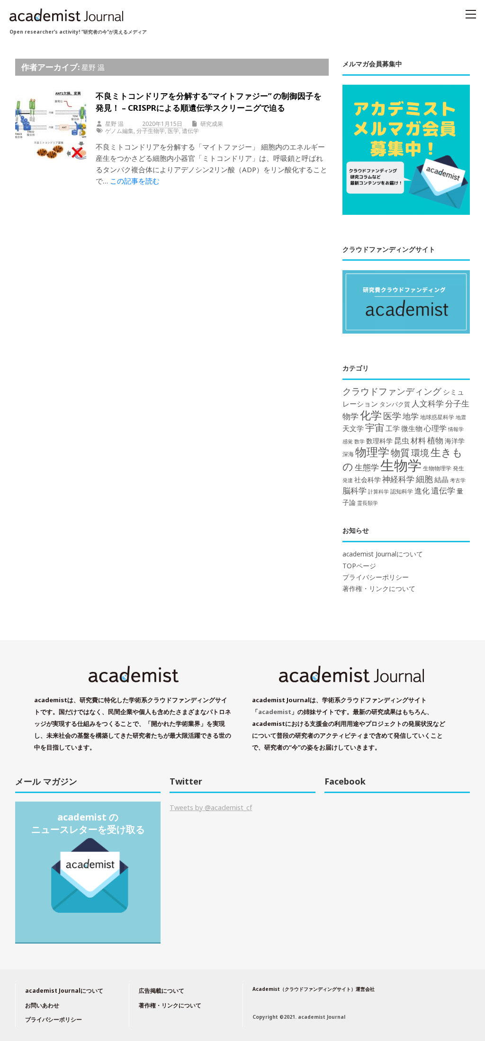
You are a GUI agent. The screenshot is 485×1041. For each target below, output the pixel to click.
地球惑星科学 (437, 417)
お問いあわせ (42, 1005)
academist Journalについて (382, 554)
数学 (359, 441)
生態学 (367, 467)
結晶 (441, 480)
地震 (461, 417)
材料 (418, 440)
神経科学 (398, 479)
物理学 (372, 451)
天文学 (353, 428)
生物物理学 (437, 468)
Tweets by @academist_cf (211, 807)
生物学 (401, 465)
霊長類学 (367, 502)
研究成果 (211, 124)
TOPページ (359, 566)
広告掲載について (161, 991)
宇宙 (374, 427)
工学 (393, 428)
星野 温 (93, 67)
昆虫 (401, 440)
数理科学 (379, 440)
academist (274, 711)
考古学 (458, 480)
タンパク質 (394, 404)
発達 (347, 480)
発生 (458, 468)
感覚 (347, 441)
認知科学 (401, 491)
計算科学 (378, 491)
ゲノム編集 (119, 131)
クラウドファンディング (391, 391)
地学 (411, 416)
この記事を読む (135, 180)
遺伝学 (190, 131)
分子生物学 (150, 131)
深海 (348, 454)
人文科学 (428, 403)
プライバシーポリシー (375, 577)
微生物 (411, 428)
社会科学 (367, 479)
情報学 (456, 428)
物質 (400, 452)
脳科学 (354, 490)
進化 (422, 490)
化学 (371, 415)
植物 (435, 440)
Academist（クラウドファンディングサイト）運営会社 (313, 989)
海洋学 (455, 440)
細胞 (424, 479)
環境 (420, 453)
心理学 (435, 428)
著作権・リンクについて (378, 588)
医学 (173, 131)
